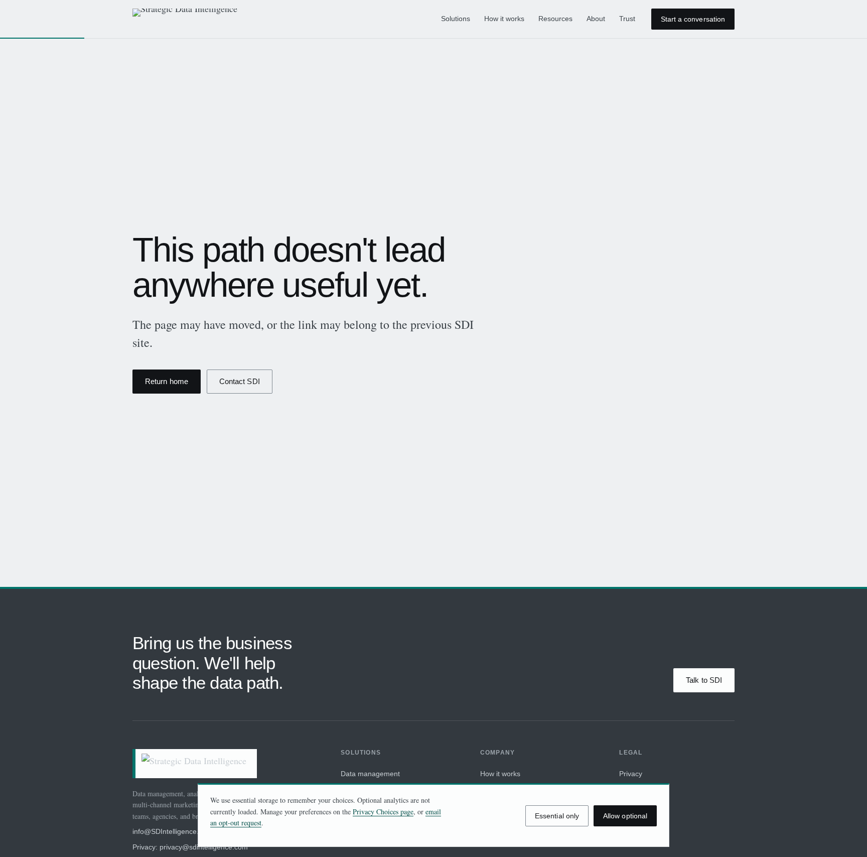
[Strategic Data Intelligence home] (189, 19)
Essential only (557, 816)
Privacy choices (643, 791)
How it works (504, 19)
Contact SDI (239, 381)
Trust (627, 19)
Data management (370, 774)
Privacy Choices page (383, 811)
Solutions (455, 19)
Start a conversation (693, 19)
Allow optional (625, 816)
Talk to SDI (704, 680)
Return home (166, 381)
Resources (555, 19)
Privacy (630, 774)
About (596, 19)
